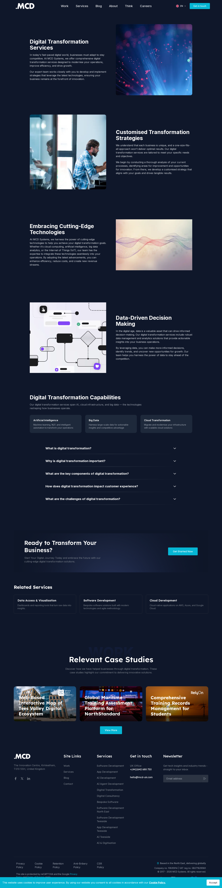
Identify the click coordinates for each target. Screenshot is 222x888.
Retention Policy (58, 865)
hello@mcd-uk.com (141, 777)
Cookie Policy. (157, 882)
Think (129, 6)
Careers (146, 6)
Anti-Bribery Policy (80, 865)
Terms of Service (35, 877)
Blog (98, 6)
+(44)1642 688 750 (141, 769)
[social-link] (15, 778)
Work (64, 6)
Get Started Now (183, 551)
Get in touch (199, 6)
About (113, 6)
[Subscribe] (204, 778)
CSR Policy (100, 865)
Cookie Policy (39, 865)
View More (111, 730)
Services (82, 6)
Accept (213, 882)
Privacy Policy (20, 865)
